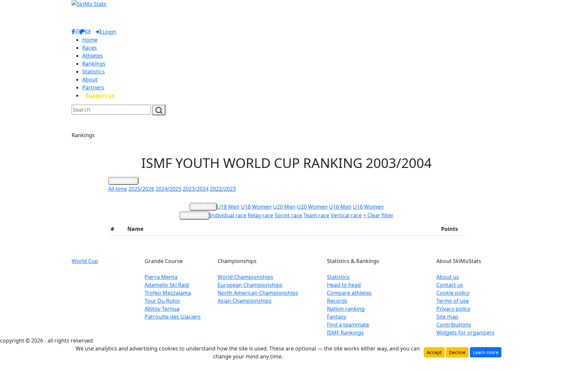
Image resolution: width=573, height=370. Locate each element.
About (89, 79)
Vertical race (346, 215)
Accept (434, 352)
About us (447, 277)
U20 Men (284, 206)
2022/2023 (223, 188)
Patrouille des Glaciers (173, 316)
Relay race (193, 215)
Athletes (92, 55)
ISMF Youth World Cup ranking (242, 197)
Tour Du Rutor (162, 300)
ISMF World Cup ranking (181, 197)
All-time (117, 188)
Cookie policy (453, 292)
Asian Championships (245, 300)
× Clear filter (378, 215)
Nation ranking (346, 308)
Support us (100, 95)
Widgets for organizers (465, 332)
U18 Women (256, 206)
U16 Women (368, 206)
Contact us (449, 285)
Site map (447, 316)
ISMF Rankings (345, 332)
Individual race (228, 215)
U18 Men (228, 206)
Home (89, 39)
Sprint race (288, 215)
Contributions (453, 324)
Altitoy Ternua (162, 308)
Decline (457, 352)
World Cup (85, 261)
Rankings (93, 63)
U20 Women (312, 206)
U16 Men (202, 206)
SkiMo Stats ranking (130, 197)
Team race (316, 215)
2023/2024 (196, 188)
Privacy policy (453, 308)
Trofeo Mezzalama (168, 292)
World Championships (245, 277)
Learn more (485, 352)
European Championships (250, 285)
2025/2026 (141, 188)
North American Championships (258, 292)
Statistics (93, 71)
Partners (93, 87)
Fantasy (336, 316)
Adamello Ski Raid (167, 285)
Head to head (344, 285)
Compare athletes (349, 292)
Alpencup (288, 197)
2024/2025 (168, 188)
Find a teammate (348, 324)
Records (337, 300)
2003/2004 (122, 181)
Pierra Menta (161, 277)
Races (89, 47)
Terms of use (452, 300)
